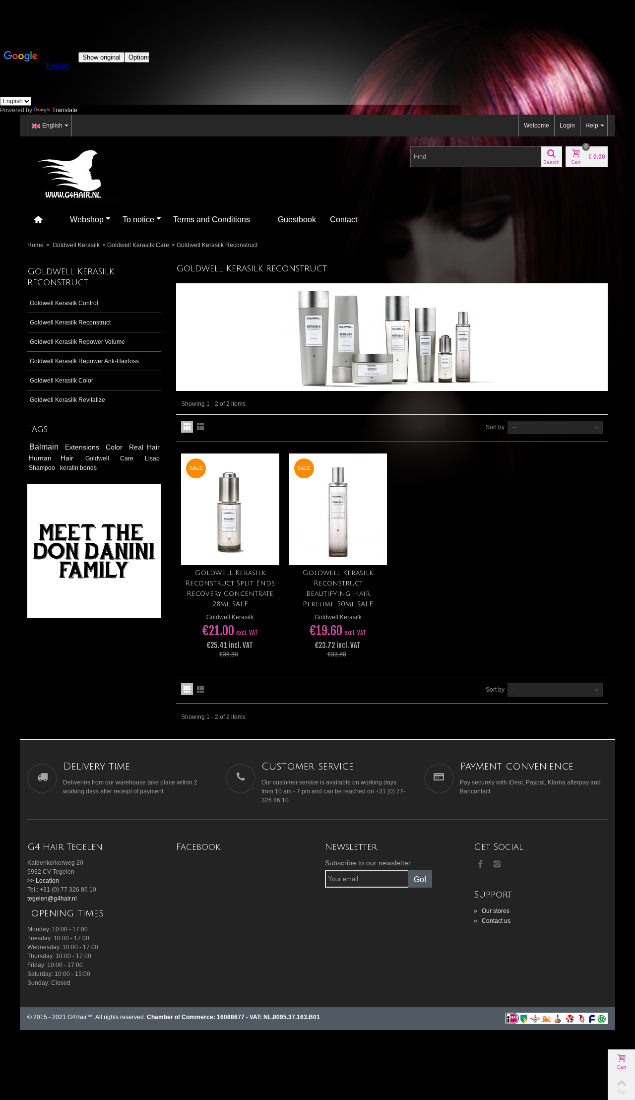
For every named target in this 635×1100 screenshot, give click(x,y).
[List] (200, 427)
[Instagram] (497, 864)
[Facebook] (480, 864)
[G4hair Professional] (72, 173)
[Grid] (187, 427)
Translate (64, 110)
